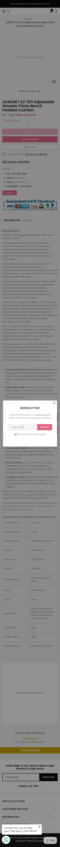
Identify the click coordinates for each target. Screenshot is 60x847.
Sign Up (44, 427)
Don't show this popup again (31, 434)
